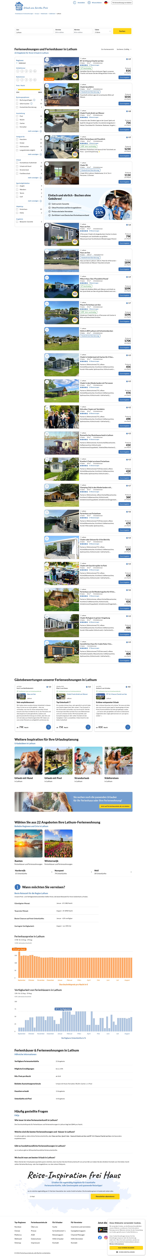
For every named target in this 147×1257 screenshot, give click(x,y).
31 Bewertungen (94, 465)
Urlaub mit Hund (31, 166)
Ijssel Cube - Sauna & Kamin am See (74, 1136)
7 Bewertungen (93, 283)
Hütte (31, 213)
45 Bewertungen (94, 439)
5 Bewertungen (93, 143)
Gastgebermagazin (78, 1231)
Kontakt (55, 1243)
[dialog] (126, 1237)
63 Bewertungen (94, 570)
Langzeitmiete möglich (31, 150)
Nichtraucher (31, 146)
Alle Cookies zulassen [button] (126, 1248)
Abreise (77, 29)
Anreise (58, 29)
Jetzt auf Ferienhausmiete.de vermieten (115, 806)
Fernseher (31, 127)
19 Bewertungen (94, 387)
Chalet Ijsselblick (87, 87)
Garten (31, 123)
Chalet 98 (84, 165)
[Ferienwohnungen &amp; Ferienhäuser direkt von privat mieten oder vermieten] (31, 8)
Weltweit (18, 1239)
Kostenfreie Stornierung (31, 107)
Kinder (31, 143)
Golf (31, 197)
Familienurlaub (31, 173)
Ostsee (17, 1231)
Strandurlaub (31, 170)
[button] (126, 1252)
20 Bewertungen (94, 413)
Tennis (31, 193)
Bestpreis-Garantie (31, 222)
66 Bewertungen (94, 622)
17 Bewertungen (94, 65)
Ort (17, 30)
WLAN (31, 120)
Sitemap (17, 1243)
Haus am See (85, 227)
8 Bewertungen (93, 117)
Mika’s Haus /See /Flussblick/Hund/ (94, 279)
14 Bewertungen (94, 596)
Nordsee (17, 1227)
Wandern (31, 189)
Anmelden (81, 2)
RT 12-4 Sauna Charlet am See (92, 61)
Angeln (31, 186)
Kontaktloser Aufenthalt (31, 163)
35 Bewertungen (94, 361)
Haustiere (31, 139)
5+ (35, 71)
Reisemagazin (57, 1235)
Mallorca (18, 1235)
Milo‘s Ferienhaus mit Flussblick (92, 139)
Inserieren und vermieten (80, 1227)
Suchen (122, 31)
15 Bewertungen (94, 491)
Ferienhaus (31, 209)
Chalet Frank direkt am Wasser (92, 113)
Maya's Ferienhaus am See (90, 305)
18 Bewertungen (94, 544)
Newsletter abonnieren (105, 1196)
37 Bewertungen (94, 648)
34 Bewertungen (94, 231)
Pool (31, 116)
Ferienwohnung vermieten (122, 2)
